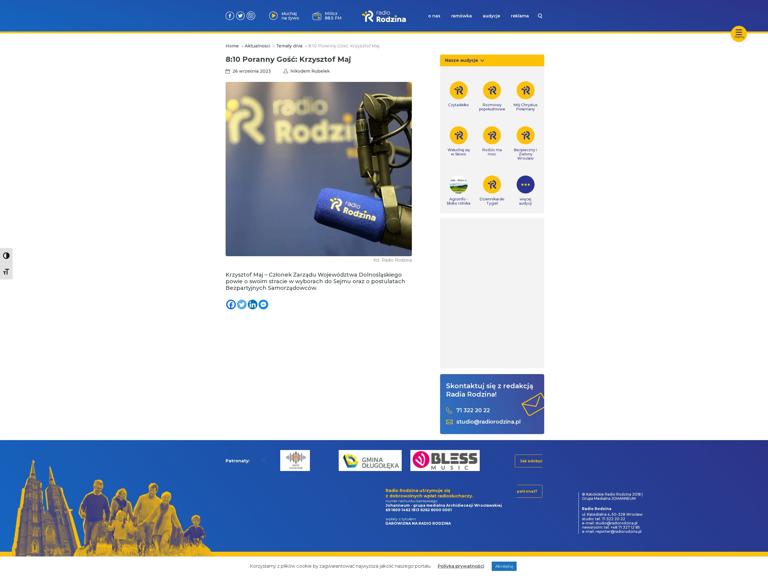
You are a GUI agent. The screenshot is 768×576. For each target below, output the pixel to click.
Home (232, 46)
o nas (434, 16)
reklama (520, 16)
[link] (458, 94)
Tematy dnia (289, 46)
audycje (491, 16)
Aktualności (257, 46)
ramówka (461, 16)
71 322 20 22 (473, 410)
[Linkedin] (252, 304)
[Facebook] (231, 304)
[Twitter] (242, 304)
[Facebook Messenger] (263, 304)
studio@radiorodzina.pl (488, 422)
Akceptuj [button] (504, 566)
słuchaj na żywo (290, 16)
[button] (265, 460)
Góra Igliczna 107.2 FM (334, 15)
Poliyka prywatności (461, 566)
